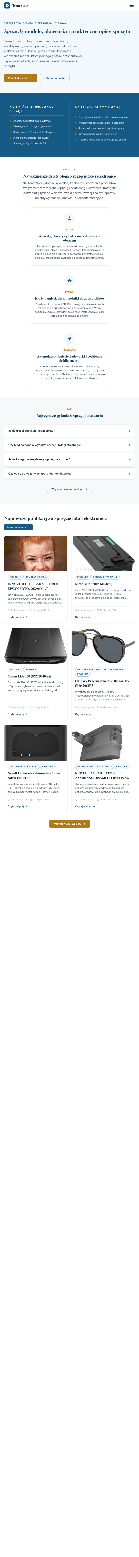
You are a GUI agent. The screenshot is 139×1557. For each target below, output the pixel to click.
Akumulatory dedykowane (94, 766)
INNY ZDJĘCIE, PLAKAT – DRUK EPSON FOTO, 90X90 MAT (33, 586)
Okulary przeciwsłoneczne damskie (100, 669)
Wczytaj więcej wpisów (67, 823)
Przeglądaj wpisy (18, 78)
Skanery (30, 669)
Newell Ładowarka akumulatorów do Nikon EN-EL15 (34, 775)
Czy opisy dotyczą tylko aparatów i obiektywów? (40, 473)
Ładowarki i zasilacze (24, 766)
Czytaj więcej (16, 617)
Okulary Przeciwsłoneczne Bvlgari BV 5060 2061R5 (102, 683)
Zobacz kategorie (54, 78)
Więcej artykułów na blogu (67, 489)
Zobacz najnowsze (16, 527)
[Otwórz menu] (131, 5)
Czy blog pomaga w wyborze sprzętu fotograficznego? (45, 445)
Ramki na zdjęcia (36, 577)
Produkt (15, 577)
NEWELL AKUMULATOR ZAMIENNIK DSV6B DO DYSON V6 (102, 775)
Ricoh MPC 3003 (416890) (93, 583)
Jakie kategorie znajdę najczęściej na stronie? (39, 459)
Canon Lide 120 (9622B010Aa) (29, 676)
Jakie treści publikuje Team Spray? (31, 430)
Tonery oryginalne (105, 577)
